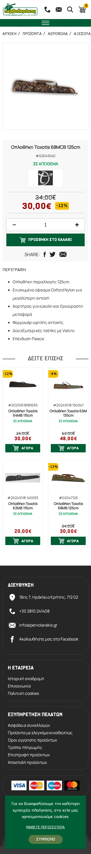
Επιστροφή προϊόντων (29, 754)
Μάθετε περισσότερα (45, 827)
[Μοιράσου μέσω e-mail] (62, 254)
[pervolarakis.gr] (20, 9)
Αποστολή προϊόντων (27, 762)
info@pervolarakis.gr (38, 625)
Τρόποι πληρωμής (25, 747)
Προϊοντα (32, 34)
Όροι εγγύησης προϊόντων (32, 740)
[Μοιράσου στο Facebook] (44, 254)
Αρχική (9, 34)
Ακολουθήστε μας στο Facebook (48, 639)
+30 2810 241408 (34, 611)
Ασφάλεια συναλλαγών (29, 725)
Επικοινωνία (19, 686)
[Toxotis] (45, 178)
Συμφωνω (45, 839)
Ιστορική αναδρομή (26, 678)
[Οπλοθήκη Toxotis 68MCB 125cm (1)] (45, 86)
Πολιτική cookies (23, 693)
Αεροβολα (58, 34)
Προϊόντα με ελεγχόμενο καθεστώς (40, 732)
